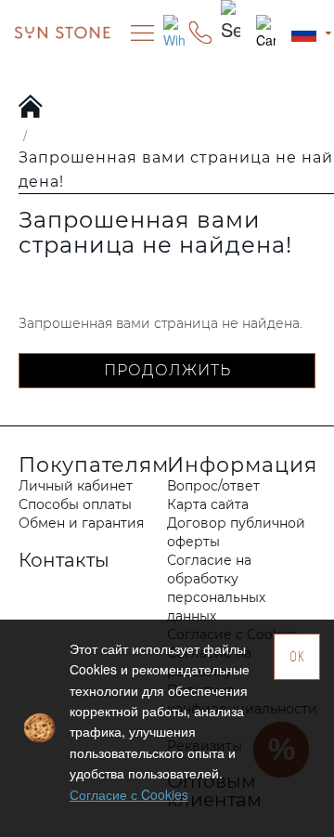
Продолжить (167, 370)
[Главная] (31, 108)
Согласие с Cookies (129, 794)
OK (297, 656)
